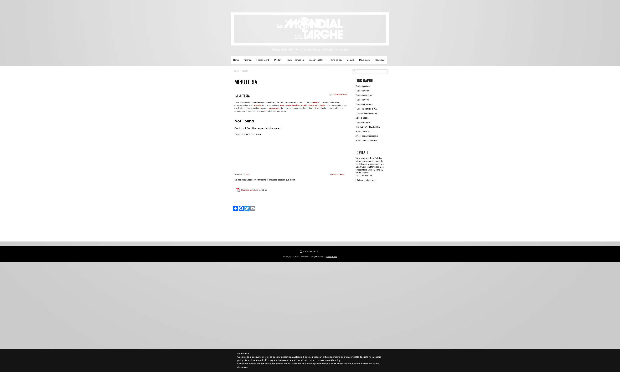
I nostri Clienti (262, 60)
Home (236, 60)
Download (379, 60)
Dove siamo (364, 60)
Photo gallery (336, 60)
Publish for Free (337, 174)
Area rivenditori (316, 60)
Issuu (247, 174)
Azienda (247, 60)
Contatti (350, 60)
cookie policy (333, 360)
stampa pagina (339, 95)
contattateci (274, 108)
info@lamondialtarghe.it (366, 180)
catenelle (257, 105)
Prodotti (278, 60)
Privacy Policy (331, 257)
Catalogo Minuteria (249, 190)
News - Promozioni (295, 60)
